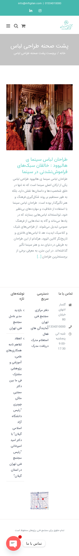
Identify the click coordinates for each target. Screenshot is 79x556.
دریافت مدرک (39, 346)
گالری (34, 110)
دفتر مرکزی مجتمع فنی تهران (41, 316)
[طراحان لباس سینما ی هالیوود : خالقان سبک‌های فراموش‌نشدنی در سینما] (39, 117)
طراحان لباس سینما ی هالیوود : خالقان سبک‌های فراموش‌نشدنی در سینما (45, 110)
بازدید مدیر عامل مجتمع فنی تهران (15, 319)
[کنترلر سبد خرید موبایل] (23, 26)
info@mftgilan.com (30, 3)
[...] (39, 256)
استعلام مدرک (39, 340)
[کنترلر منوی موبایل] (8, 26)
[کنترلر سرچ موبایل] (16, 26)
